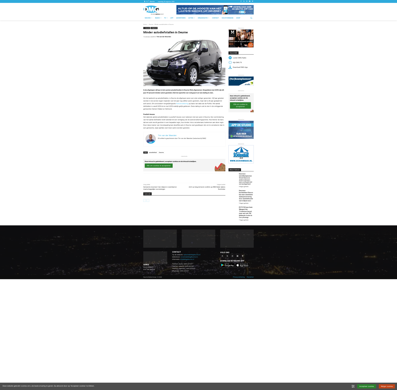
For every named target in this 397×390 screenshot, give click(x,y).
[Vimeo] (252, 1)
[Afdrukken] (172, 178)
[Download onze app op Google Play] (227, 265)
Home (145, 24)
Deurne (161, 152)
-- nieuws (146, 28)
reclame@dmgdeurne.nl (189, 255)
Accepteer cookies (366, 386)
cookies (24, 386)
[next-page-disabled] (148, 200)
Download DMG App (240, 67)
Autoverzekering (182, 104)
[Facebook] (241, 1)
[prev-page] (144, 200)
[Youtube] (249, 1)
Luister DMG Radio (239, 58)
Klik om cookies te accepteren (159, 166)
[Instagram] (247, 1)
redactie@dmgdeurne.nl (191, 253)
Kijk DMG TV (237, 62)
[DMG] (159, 10)
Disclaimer (250, 275)
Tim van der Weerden (164, 37)
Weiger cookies (387, 386)
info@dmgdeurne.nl (187, 258)
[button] (215, 9)
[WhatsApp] (167, 178)
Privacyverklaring (239, 275)
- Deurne (150, 24)
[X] (162, 178)
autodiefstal (153, 152)
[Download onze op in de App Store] (242, 265)
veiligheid (154, 28)
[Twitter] (244, 1)
